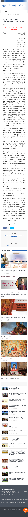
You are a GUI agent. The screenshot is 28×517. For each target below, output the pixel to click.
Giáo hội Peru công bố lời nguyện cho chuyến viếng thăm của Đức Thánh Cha (17, 479)
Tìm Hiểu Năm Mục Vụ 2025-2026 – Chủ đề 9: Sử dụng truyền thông (17, 444)
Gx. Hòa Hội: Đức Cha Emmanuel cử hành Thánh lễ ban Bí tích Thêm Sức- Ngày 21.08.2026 (16, 425)
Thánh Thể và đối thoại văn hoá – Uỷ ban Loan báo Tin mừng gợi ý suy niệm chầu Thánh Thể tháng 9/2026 (17, 438)
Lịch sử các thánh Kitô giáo (7, 358)
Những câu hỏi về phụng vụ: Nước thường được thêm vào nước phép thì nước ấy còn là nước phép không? (16, 460)
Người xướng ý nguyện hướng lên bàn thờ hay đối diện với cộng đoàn (16, 400)
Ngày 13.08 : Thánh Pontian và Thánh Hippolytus (14, 235)
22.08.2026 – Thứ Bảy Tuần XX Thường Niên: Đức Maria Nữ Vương (17, 431)
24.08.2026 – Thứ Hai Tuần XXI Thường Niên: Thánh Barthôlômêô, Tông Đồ (17, 418)
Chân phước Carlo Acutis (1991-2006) (10, 378)
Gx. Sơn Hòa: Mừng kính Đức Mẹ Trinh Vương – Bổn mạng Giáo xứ (16, 388)
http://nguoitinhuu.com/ (14, 224)
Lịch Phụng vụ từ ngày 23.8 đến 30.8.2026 (17, 466)
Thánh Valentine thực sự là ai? (8, 336)
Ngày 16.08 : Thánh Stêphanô (14, 245)
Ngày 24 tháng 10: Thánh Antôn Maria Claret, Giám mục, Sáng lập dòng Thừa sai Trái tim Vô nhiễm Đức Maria (13, 294)
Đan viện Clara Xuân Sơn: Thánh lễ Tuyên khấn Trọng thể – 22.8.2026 (17, 394)
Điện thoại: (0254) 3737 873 (7, 494)
